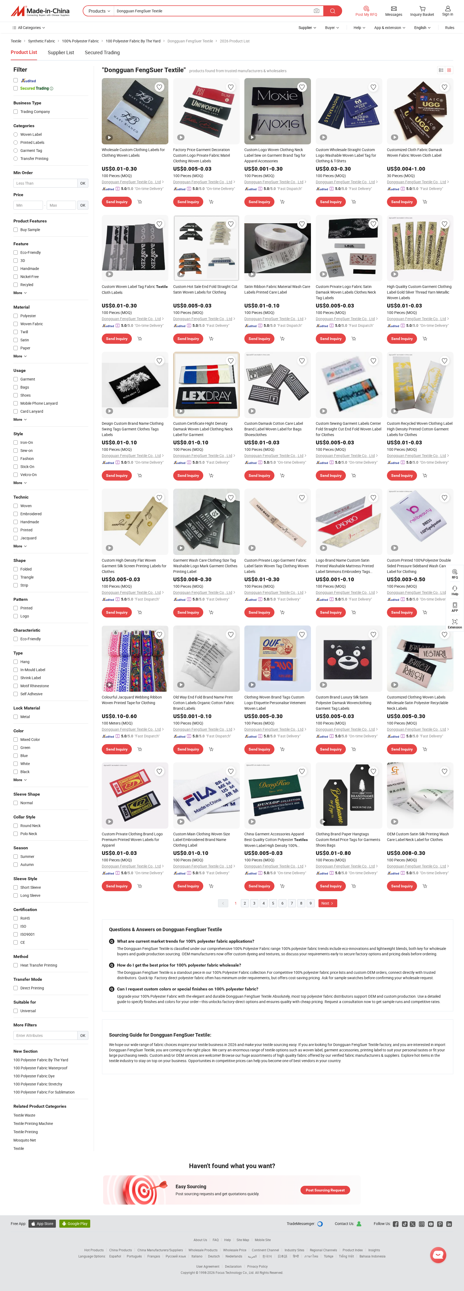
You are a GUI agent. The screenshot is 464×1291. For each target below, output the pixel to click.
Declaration (233, 1266)
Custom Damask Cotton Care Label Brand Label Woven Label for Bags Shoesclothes (273, 429)
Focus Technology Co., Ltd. (235, 1272)
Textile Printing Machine (33, 1123)
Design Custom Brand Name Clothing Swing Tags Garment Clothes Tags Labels (133, 429)
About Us (200, 1240)
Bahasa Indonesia (373, 1256)
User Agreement (207, 1266)
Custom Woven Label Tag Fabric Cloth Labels (135, 289)
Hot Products (94, 1250)
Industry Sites (294, 1250)
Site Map (243, 1240)
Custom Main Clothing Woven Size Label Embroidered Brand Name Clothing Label (201, 839)
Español (115, 1256)
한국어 (267, 1256)
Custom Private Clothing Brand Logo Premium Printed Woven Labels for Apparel (132, 839)
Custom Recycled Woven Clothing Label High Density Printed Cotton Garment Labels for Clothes (419, 429)
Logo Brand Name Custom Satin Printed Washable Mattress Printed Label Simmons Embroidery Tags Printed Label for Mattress (345, 566)
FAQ (216, 1240)
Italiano (196, 1256)
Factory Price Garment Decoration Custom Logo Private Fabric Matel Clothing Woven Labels (201, 155)
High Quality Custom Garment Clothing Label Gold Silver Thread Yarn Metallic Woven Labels (419, 292)
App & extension (387, 27)
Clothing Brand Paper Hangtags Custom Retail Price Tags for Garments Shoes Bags (348, 839)
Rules (449, 27)
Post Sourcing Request (325, 1190)
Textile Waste (24, 1115)
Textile (18, 1148)
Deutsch (214, 1256)
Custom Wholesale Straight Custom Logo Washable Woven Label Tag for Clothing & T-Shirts (346, 155)
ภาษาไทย (311, 1256)
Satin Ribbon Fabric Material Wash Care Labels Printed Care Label (277, 289)
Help (357, 27)
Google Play (75, 1223)
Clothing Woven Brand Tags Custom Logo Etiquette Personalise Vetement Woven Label (275, 702)
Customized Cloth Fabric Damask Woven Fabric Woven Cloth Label (414, 152)
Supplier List (61, 52)
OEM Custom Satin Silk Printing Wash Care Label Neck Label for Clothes (418, 836)
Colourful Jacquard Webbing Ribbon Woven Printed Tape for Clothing (132, 699)
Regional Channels (323, 1250)
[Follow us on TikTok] (405, 1223)
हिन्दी (296, 1256)
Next (325, 903)
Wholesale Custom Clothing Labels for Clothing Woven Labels (133, 152)
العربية (252, 1256)
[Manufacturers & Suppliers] (40, 11)
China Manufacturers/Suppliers (160, 1250)
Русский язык (176, 1256)
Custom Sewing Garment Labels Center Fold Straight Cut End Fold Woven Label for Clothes (348, 429)
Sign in (447, 14)
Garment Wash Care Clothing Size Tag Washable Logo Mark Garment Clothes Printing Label (205, 566)
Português (134, 1256)
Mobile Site (263, 1240)
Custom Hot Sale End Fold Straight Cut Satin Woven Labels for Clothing (205, 289)
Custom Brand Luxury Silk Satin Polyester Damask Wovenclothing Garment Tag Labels (343, 702)
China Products (120, 1250)
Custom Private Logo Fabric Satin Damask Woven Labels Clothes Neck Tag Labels (346, 292)
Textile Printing (25, 1131)
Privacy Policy (257, 1266)
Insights (374, 1250)
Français (153, 1256)
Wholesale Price (234, 1250)
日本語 (282, 1256)
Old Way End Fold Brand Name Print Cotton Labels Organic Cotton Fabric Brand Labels (203, 702)
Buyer (330, 27)
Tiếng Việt (346, 1256)
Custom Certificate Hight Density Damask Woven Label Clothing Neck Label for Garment (203, 429)
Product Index (353, 1250)
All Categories (29, 27)
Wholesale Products (203, 1250)
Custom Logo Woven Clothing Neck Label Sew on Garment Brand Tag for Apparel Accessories (275, 155)
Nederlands (234, 1256)
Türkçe (328, 1256)
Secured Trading (102, 52)
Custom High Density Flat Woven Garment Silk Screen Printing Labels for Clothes (134, 566)
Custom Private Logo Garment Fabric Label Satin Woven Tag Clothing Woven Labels (276, 566)
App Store (42, 1223)
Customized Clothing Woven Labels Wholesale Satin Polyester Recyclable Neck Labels (417, 702)
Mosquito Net (24, 1140)
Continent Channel (265, 1250)
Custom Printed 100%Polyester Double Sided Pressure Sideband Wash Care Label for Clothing (419, 566)
